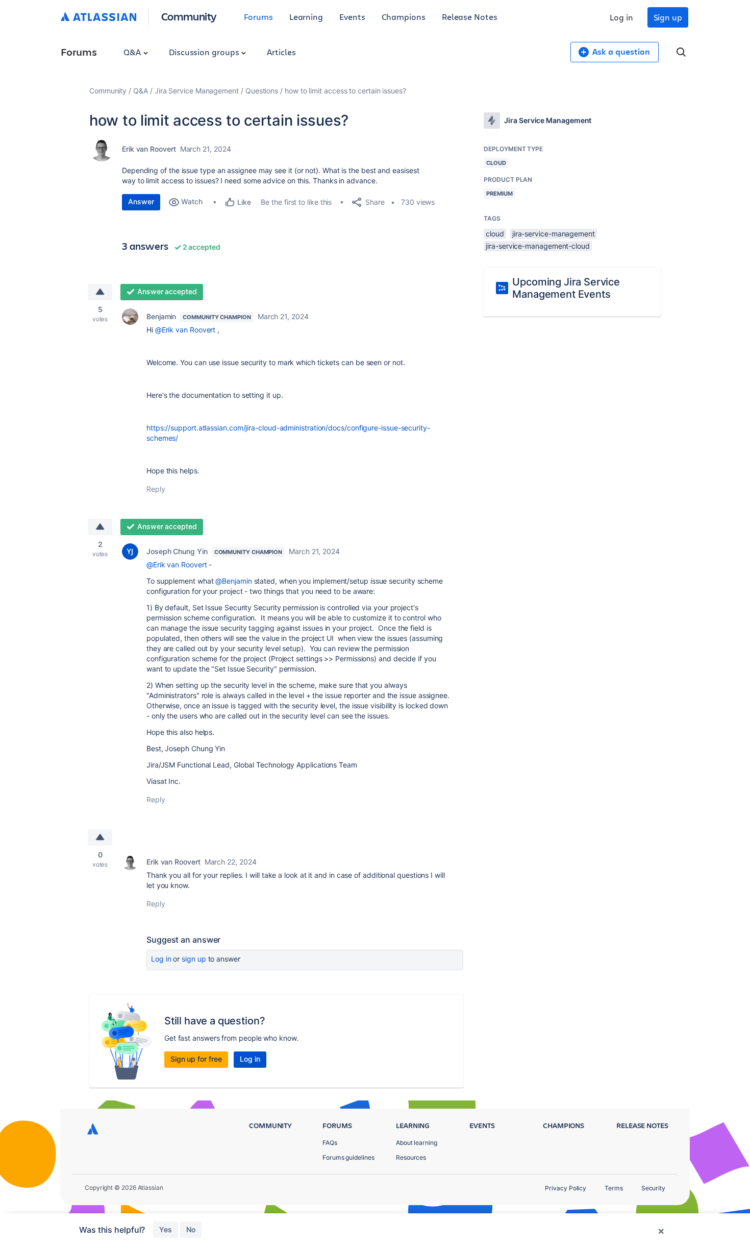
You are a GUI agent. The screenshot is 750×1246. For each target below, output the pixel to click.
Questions (261, 90)
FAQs (329, 1142)
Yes (165, 1229)
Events (352, 16)
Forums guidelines (348, 1157)
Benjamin (161, 316)
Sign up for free (196, 1059)
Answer (141, 201)
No (190, 1229)
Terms (614, 1188)
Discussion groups (205, 51)
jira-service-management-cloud (538, 246)
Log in (621, 17)
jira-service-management (553, 233)
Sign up (668, 17)
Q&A (133, 51)
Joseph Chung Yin (177, 551)
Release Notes (469, 16)
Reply (155, 489)
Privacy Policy (565, 1188)
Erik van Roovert (149, 149)
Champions (404, 16)
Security (653, 1188)
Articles (281, 51)
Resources (411, 1157)
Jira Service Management (197, 90)
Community (189, 16)
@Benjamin (233, 581)
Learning (306, 16)
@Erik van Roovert (185, 329)
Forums (258, 16)
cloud (495, 233)
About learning (416, 1142)
